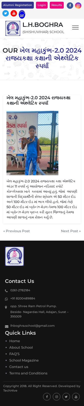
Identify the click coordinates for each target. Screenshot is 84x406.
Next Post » (71, 231)
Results (56, 5)
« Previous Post (16, 231)
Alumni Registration (17, 5)
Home (14, 341)
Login (42, 5)
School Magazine (24, 360)
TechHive (10, 390)
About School (21, 347)
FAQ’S (14, 354)
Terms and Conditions (28, 373)
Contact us (18, 367)
